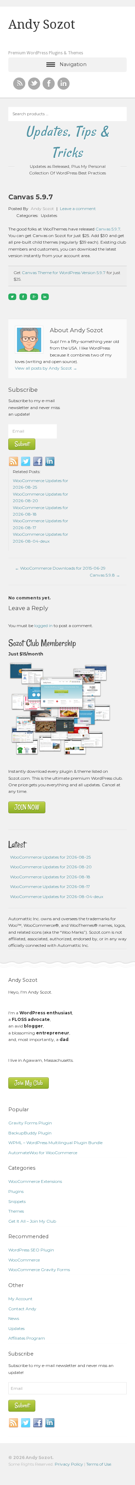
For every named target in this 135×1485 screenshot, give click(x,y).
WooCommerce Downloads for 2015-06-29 (60, 568)
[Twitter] (26, 462)
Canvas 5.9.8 (105, 575)
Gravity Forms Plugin (30, 1122)
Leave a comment (78, 208)
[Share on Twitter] (12, 296)
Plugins (16, 1191)
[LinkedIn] (50, 462)
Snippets (17, 1201)
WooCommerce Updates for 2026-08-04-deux (56, 896)
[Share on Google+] (34, 296)
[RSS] (19, 84)
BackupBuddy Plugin (30, 1132)
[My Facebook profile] (49, 84)
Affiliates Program (26, 1338)
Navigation (73, 64)
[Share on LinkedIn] (45, 296)
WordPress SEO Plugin (31, 1249)
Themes (16, 1211)
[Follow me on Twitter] (34, 84)
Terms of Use (98, 1464)
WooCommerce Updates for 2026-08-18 (50, 876)
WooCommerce (24, 1259)
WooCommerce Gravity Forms (39, 1269)
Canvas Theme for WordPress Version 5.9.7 (64, 272)
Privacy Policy (69, 1464)
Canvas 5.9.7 (108, 229)
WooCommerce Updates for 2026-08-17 (50, 886)
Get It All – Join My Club (32, 1221)
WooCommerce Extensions (35, 1181)
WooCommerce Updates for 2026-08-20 (51, 866)
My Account (20, 1298)
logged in (43, 625)
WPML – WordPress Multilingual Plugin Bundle (55, 1142)
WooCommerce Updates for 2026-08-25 (50, 857)
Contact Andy (22, 1308)
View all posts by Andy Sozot (46, 368)
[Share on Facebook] (23, 296)
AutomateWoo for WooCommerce (42, 1152)
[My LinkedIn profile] (63, 84)
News (13, 1318)
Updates (49, 215)
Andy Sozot (41, 24)
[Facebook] (38, 462)
